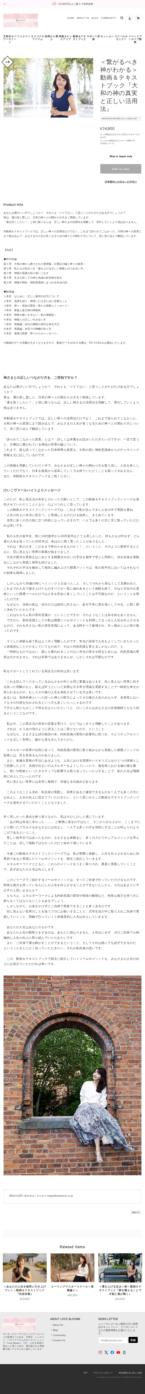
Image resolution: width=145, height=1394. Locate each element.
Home (70, 18)
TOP (85, 1373)
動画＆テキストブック (79, 38)
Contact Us (59, 1340)
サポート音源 (93, 38)
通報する (136, 1212)
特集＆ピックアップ (65, 38)
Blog (95, 18)
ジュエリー (23, 36)
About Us (83, 18)
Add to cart (120, 169)
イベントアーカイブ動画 (135, 39)
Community (108, 18)
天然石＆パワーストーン (9, 39)
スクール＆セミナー (121, 38)
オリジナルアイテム (37, 38)
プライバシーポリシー (103, 1373)
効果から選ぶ (51, 38)
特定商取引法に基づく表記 (130, 1373)
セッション (107, 36)
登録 (133, 1340)
